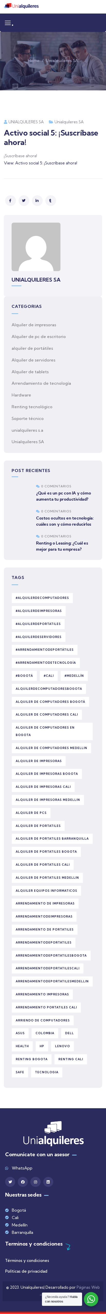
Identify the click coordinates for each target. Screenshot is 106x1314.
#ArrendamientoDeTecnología (46, 663)
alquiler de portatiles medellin (47, 877)
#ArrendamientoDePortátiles (45, 650)
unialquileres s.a (27, 430)
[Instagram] (35, 1182)
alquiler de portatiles (38, 826)
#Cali (49, 676)
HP (42, 1046)
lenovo (62, 1046)
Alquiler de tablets (30, 371)
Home (34, 60)
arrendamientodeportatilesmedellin (52, 981)
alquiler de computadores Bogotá (50, 702)
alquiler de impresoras (39, 761)
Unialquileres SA (62, 60)
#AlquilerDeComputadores (42, 598)
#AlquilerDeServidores (38, 637)
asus (20, 1033)
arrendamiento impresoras (42, 994)
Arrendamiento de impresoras (45, 903)
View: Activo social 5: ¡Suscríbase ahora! (40, 162)
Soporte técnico (28, 418)
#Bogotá (24, 676)
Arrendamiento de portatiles (45, 929)
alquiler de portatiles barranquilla (52, 838)
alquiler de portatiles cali (43, 864)
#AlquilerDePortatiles (38, 624)
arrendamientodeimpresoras (44, 916)
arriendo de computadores (43, 1020)
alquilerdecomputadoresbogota (49, 689)
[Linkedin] (48, 1182)
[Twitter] (10, 1182)
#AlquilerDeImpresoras (39, 611)
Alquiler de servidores (33, 360)
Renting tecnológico (32, 406)
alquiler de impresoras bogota (47, 774)
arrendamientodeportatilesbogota (51, 955)
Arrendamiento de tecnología (41, 383)
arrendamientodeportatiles (44, 942)
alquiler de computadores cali (47, 714)
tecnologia (46, 1072)
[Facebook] (23, 1182)
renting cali (70, 1059)
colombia (45, 1033)
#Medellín (74, 676)
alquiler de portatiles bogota (46, 851)
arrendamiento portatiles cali (46, 1007)
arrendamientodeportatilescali (48, 968)
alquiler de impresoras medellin (48, 800)
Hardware (21, 394)
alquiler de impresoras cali (43, 787)
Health (22, 1046)
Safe (20, 1072)
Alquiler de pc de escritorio (39, 336)
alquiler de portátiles (32, 348)
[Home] (21, 6)
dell (69, 1033)
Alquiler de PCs (31, 813)
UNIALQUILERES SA (26, 121)
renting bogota (32, 1059)
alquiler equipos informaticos (46, 891)
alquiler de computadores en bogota (45, 731)
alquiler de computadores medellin (51, 748)
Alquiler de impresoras (34, 324)
